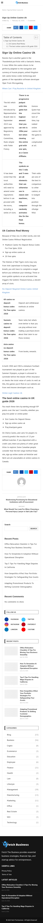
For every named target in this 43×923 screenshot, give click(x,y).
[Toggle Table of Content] (34, 37)
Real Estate (22, 811)
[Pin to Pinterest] (31, 27)
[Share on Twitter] (26, 27)
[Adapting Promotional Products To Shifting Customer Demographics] (11, 712)
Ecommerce (22, 751)
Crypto (22, 745)
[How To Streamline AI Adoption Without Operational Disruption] (11, 666)
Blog (22, 734)
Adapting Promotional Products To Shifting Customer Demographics (28, 712)
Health (22, 773)
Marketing (22, 800)
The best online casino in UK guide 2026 (23, 46)
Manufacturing (22, 795)
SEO (22, 817)
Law (22, 778)
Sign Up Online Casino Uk (15, 40)
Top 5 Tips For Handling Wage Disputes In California (29, 679)
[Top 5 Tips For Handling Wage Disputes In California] (11, 680)
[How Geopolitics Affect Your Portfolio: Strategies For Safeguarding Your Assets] (11, 694)
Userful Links (8, 866)
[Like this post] (16, 27)
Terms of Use (7, 874)
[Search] (41, 3)
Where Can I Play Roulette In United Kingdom (21, 88)
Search (7, 524)
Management (22, 789)
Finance (22, 767)
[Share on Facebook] (21, 27)
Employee (22, 762)
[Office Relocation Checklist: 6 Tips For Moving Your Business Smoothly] (11, 651)
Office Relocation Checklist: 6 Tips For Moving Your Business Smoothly (28, 651)
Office (22, 806)
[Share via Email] (35, 27)
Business (22, 740)
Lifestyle (22, 784)
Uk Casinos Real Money (17, 44)
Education (22, 756)
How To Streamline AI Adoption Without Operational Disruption (29, 666)
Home (4, 10)
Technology (22, 822)
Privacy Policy (7, 871)
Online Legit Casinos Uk (12, 393)
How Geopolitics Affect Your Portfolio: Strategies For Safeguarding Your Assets (29, 695)
